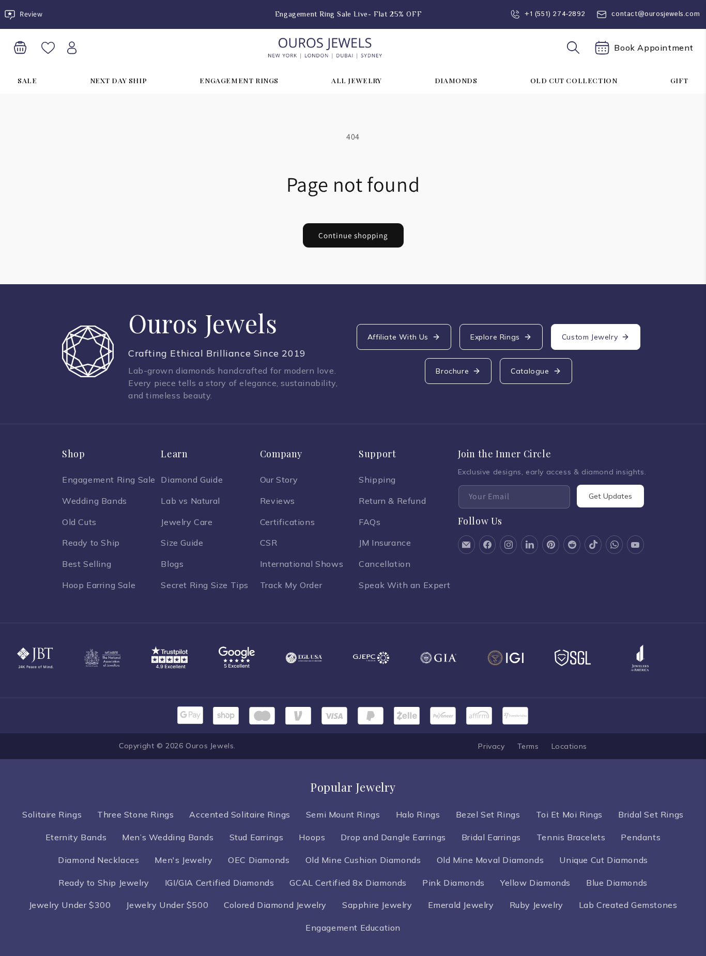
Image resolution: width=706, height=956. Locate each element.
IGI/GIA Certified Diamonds (219, 882)
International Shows (301, 564)
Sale (27, 80)
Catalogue (530, 371)
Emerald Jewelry (461, 905)
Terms (528, 746)
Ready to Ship (91, 542)
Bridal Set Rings (651, 814)
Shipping (377, 479)
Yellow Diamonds (535, 882)
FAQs (369, 522)
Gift (679, 80)
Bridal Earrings (491, 837)
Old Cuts (79, 522)
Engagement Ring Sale (109, 479)
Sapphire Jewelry (377, 905)
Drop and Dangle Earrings (393, 837)
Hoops (312, 837)
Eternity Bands (75, 837)
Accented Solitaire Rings (239, 814)
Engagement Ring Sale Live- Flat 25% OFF (348, 14)
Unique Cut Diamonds (603, 860)
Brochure (452, 371)
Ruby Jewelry (536, 905)
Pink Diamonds (453, 882)
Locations (569, 746)
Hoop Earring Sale (98, 585)
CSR (269, 542)
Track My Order (291, 585)
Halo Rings (418, 814)
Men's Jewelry (183, 860)
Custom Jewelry (590, 337)
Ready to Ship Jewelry (103, 882)
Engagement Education (353, 927)
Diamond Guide (192, 479)
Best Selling (86, 564)
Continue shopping (353, 235)
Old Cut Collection (574, 80)
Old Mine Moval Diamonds (490, 860)
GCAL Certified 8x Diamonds (348, 882)
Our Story (279, 479)
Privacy (491, 746)
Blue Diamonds (617, 882)
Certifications (287, 522)
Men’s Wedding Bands (167, 837)
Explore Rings (495, 337)
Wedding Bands (94, 501)
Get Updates (610, 496)
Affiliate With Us (397, 337)
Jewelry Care (186, 522)
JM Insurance (385, 542)
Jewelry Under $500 (167, 905)
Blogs (172, 564)
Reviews (277, 501)
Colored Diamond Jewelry (275, 905)
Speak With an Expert (404, 585)
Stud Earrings (256, 837)
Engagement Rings (239, 80)
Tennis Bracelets (571, 837)
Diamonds (456, 80)
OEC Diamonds (258, 860)
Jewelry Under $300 (70, 905)
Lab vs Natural (190, 501)
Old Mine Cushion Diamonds (363, 860)
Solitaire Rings (52, 814)
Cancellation (384, 564)
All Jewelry (356, 80)
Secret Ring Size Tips (205, 585)
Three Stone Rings (135, 814)
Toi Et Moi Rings (569, 814)
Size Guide (182, 542)
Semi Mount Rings (343, 814)
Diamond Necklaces (98, 860)
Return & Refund (392, 501)
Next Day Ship (118, 80)
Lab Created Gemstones (628, 905)
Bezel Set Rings (488, 814)
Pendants (641, 837)
